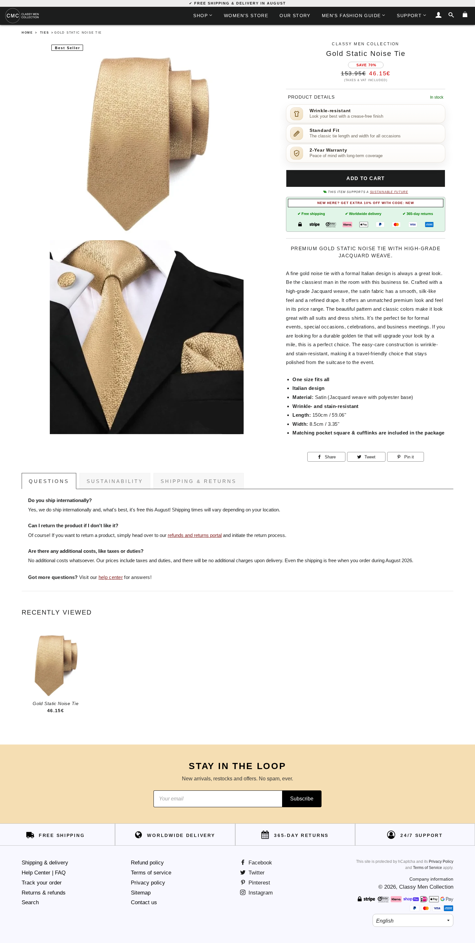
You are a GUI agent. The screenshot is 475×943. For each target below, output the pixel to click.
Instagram (260, 893)
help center (111, 577)
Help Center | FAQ (44, 873)
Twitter (256, 873)
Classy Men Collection (426, 887)
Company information (431, 879)
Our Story (295, 15)
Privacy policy (148, 883)
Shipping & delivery (45, 863)
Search (30, 902)
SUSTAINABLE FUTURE (389, 192)
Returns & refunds (44, 893)
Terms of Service (427, 867)
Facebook (259, 863)
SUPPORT (409, 15)
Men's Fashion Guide (351, 15)
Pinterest (258, 883)
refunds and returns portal (195, 535)
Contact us (144, 902)
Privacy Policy (441, 861)
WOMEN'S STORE (246, 15)
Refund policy (147, 863)
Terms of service (151, 873)
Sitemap (141, 893)
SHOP (200, 15)
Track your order (42, 883)
